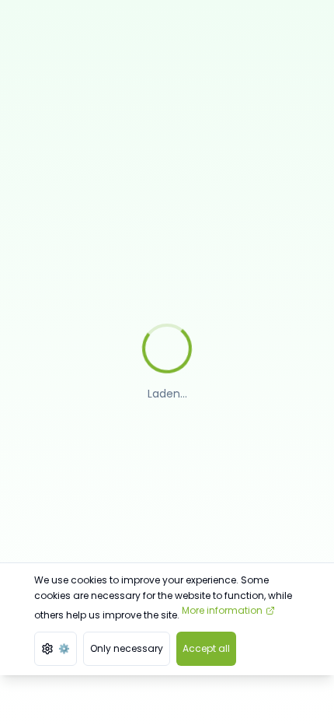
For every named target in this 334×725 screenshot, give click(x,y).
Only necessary (126, 648)
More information (222, 610)
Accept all (206, 648)
